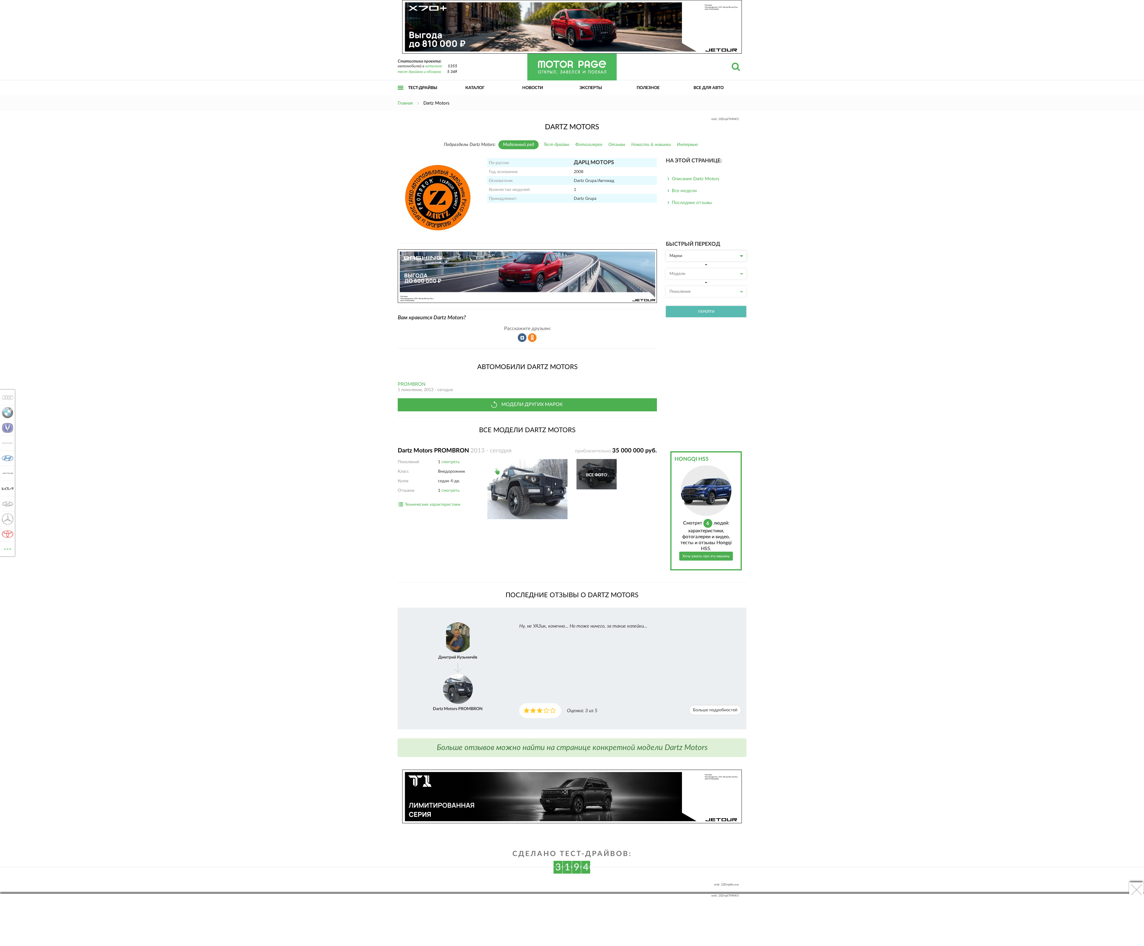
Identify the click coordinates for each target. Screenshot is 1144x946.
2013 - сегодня (442, 451)
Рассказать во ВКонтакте (522, 337)
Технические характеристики (432, 504)
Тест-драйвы (422, 88)
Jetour (6, 473)
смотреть (451, 462)
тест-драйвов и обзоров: (420, 72)
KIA (6, 488)
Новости (532, 88)
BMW (6, 412)
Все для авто (709, 88)
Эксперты (590, 88)
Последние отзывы (692, 202)
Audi (6, 397)
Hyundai (6, 458)
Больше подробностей (715, 710)
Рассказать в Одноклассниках (532, 337)
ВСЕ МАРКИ (8, 547)
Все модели (684, 191)
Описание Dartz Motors (695, 179)
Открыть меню (401, 94)
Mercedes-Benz (6, 518)
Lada (6, 503)
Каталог (475, 88)
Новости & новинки (651, 144)
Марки (675, 256)
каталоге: (433, 66)
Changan (6, 427)
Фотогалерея (588, 144)
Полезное (648, 88)
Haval (6, 442)
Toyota (6, 534)
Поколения (680, 292)
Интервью (687, 144)
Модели (677, 274)
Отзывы (616, 144)
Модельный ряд (518, 144)
